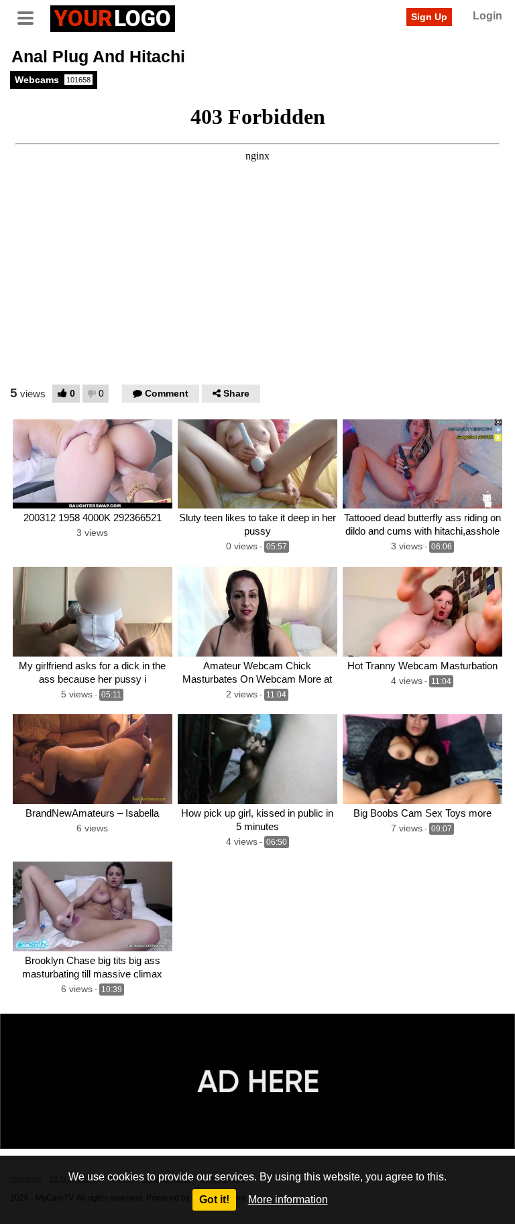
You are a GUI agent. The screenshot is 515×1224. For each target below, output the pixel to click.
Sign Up (429, 16)
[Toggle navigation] (30, 17)
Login (487, 15)
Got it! (214, 1199)
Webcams (53, 79)
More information (288, 1199)
